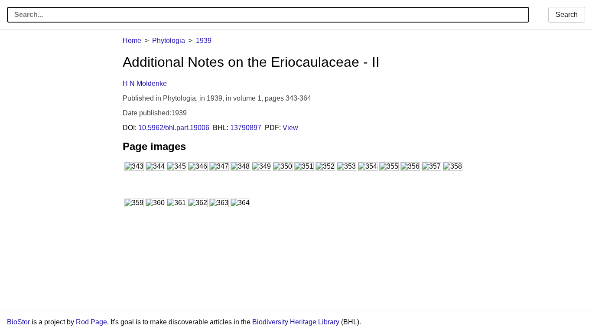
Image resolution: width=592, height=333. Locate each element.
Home (132, 40)
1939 (203, 40)
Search (567, 14)
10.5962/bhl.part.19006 (173, 127)
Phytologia (168, 40)
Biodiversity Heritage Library (295, 322)
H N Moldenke (145, 83)
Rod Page (91, 322)
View (290, 127)
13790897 (245, 127)
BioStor (18, 322)
